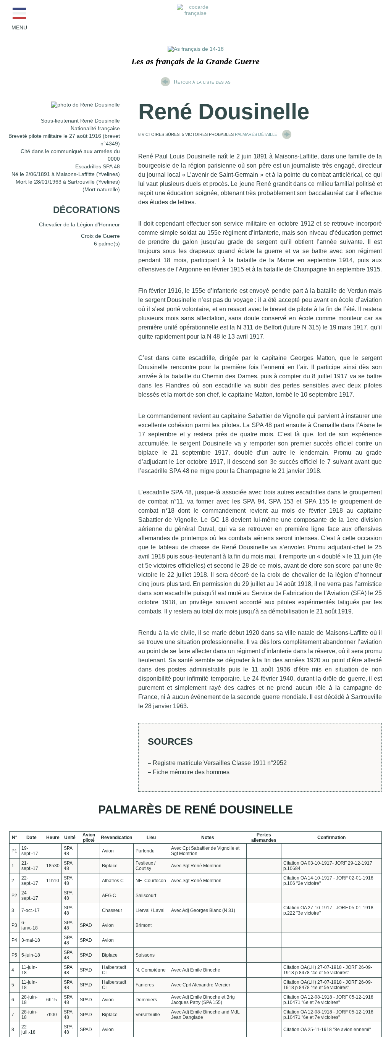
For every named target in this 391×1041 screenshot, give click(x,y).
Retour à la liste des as (202, 82)
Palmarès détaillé (256, 134)
